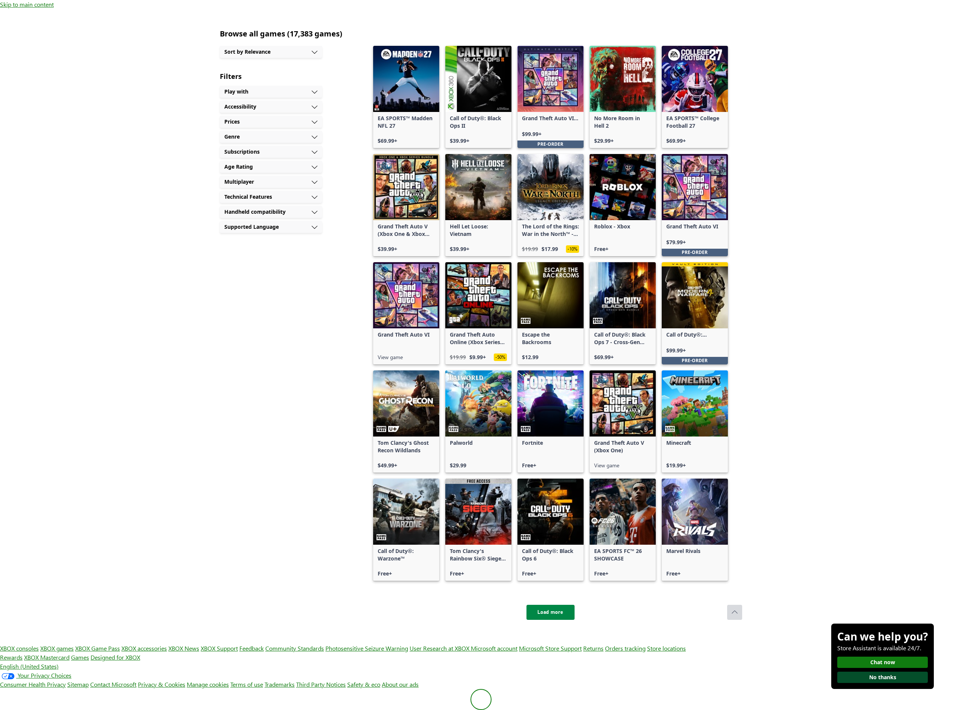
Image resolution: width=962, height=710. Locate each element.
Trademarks (280, 684)
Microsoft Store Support (550, 648)
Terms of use (246, 684)
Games (80, 657)
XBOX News (183, 648)
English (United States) (29, 666)
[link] (406, 97)
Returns (593, 648)
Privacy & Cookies (161, 684)
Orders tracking (625, 648)
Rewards (11, 657)
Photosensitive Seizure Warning (366, 648)
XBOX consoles (19, 648)
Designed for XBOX (115, 657)
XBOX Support (219, 648)
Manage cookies (208, 684)
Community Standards (294, 648)
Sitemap (78, 684)
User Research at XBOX (440, 648)
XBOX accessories (144, 648)
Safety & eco (363, 684)
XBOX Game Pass (97, 648)
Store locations (666, 648)
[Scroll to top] (734, 612)
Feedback (251, 648)
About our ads (400, 684)
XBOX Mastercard (47, 657)
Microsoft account (494, 648)
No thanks (882, 677)
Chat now (882, 662)
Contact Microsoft (113, 684)
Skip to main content (27, 4)
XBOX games (57, 648)
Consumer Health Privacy (33, 684)
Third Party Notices (321, 684)
